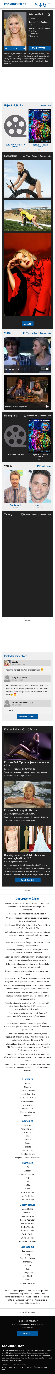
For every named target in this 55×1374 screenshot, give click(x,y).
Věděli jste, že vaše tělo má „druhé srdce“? (27, 913)
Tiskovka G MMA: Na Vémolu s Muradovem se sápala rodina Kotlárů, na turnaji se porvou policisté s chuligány (27, 906)
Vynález (27, 1115)
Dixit (27, 1269)
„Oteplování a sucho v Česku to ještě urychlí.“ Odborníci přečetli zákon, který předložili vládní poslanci (27, 1016)
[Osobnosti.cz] (15, 4)
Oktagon (27, 1170)
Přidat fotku (31, 156)
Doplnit (27, 1333)
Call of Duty (27, 1150)
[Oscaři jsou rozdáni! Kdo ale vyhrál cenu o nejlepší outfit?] (27, 839)
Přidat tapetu (30, 514)
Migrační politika (27, 1094)
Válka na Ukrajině (27, 1090)
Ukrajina (27, 1087)
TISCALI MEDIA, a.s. (25, 1367)
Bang (27, 1254)
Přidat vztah (45, 466)
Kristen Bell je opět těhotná (20, 810)
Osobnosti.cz (27, 1204)
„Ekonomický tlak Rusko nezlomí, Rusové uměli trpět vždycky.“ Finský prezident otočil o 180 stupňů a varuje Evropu (27, 1057)
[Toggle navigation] (49, 4)
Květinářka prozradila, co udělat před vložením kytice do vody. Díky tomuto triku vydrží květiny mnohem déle (27, 935)
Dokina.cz (20, 1299)
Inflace (27, 1083)
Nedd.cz (35, 1296)
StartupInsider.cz (33, 1303)
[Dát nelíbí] (21, 48)
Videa (7, 333)
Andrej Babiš (27, 1209)
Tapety (8, 514)
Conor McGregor (27, 1199)
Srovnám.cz (20, 1303)
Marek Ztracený (27, 1230)
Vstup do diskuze (28, 716)
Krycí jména (28, 1272)
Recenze (27, 1125)
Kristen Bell (36, 14)
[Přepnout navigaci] (41, 4)
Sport (22, 1290)
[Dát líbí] (8, 48)
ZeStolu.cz (27, 1293)
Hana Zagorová (27, 1216)
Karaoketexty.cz (12, 1296)
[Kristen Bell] (15, 29)
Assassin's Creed (27, 1129)
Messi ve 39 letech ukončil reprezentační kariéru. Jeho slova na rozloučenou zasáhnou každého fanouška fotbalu (28, 1067)
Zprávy (16, 1290)
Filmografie (10, 415)
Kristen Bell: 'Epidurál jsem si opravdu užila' (26, 763)
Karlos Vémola (27, 1192)
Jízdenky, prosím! (27, 1283)
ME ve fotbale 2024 (27, 1097)
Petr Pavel (27, 1212)
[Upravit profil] (49, 14)
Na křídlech (27, 1276)
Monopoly (27, 1261)
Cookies (12, 1365)
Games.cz (27, 1121)
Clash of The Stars (27, 1174)
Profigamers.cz (15, 1293)
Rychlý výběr (39, 48)
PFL (27, 1178)
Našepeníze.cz (41, 1299)
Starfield (27, 1132)
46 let (34, 31)
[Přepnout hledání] (37, 4)
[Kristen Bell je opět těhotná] (27, 794)
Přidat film (32, 415)
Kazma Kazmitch (27, 1220)
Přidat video (31, 333)
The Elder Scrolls (27, 1154)
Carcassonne (27, 1251)
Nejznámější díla (13, 105)
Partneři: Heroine (27, 1312)
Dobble (27, 1265)
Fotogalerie (10, 156)
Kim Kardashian (27, 1223)
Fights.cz (27, 1163)
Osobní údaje (21, 1365)
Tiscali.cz (27, 1079)
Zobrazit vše (45, 105)
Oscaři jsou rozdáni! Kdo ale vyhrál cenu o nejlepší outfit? (24, 856)
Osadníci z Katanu (27, 1258)
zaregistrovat (28, 1324)
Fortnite (27, 1146)
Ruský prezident (27, 1101)
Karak (27, 1279)
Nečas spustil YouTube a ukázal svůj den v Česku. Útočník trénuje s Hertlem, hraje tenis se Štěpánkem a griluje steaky (27, 1026)
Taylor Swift (27, 1234)
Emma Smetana (27, 1237)
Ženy (28, 1290)
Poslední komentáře (15, 656)
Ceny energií (28, 1105)
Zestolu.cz (27, 1246)
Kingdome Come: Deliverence (27, 1157)
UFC (27, 1167)
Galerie (27, 324)
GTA (27, 1136)
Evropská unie (27, 1108)
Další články (27, 880)
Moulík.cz (45, 1296)
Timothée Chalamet (27, 1241)
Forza (27, 1143)
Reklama (5, 1365)
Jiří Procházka (27, 1196)
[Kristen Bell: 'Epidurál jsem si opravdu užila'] (27, 746)
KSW (28, 1181)
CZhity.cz (29, 1299)
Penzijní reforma (27, 1112)
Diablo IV (27, 1139)
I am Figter (27, 1185)
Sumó (27, 1188)
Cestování (36, 1290)
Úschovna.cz (25, 1296)
